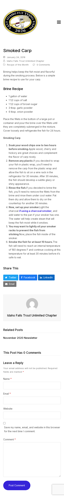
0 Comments (43, 64)
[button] (59, 22)
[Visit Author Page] (32, 303)
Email (7, 393)
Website (7, 408)
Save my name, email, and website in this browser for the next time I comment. (32, 429)
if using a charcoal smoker (35, 210)
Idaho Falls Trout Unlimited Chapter (25, 61)
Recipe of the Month (18, 64)
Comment (9, 439)
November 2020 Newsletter (20, 337)
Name (7, 378)
